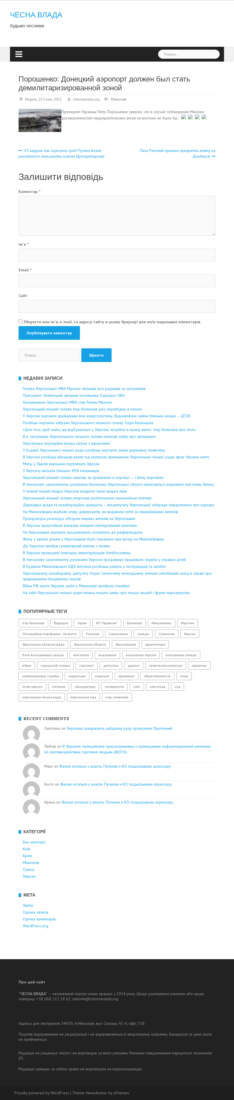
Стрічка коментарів (39, 919)
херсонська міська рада (41, 697)
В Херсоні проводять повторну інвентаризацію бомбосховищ (76, 552)
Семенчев (167, 634)
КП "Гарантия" (107, 623)
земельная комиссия (165, 665)
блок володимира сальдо (43, 655)
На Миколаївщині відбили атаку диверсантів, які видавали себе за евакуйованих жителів (100, 511)
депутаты (110, 665)
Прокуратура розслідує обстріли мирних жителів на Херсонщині (79, 518)
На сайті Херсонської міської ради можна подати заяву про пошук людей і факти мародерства (106, 592)
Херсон (189, 634)
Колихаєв (134, 623)
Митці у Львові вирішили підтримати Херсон (61, 463)
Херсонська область (90, 644)
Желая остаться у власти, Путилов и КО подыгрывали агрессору (115, 766)
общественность (157, 676)
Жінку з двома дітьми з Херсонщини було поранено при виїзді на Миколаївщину (93, 539)
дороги (134, 665)
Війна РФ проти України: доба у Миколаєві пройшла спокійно (76, 585)
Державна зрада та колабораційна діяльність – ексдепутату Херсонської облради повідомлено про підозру (118, 504)
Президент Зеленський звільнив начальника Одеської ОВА (74, 395)
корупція (102, 676)
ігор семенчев (117, 697)
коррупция (77, 676)
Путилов (92, 634)
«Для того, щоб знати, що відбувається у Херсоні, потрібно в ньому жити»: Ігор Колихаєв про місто (109, 429)
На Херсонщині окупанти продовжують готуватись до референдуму (83, 532)
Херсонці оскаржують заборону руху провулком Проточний (119, 728)
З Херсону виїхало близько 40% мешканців (61, 470)
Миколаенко (162, 623)
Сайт (23, 295)
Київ (26, 848)
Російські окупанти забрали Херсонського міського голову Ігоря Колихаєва (88, 422)
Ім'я (24, 244)
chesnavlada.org (86, 99)
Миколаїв (119, 99)
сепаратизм (114, 686)
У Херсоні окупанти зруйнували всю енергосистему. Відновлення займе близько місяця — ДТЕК (107, 415)
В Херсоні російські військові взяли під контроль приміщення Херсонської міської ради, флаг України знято (116, 456)
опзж (184, 676)
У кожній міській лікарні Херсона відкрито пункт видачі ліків (75, 491)
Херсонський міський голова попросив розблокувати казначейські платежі (87, 498)
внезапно (81, 655)
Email (25, 270)
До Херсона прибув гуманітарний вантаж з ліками (66, 545)
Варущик (61, 623)
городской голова (55, 665)
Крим (27, 855)
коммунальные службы (40, 676)
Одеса (28, 869)
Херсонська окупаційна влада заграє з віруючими (66, 443)
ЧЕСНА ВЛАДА (36, 15)
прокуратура (85, 686)
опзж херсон (32, 686)
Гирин (82, 623)
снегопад (157, 686)
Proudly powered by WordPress (41, 1092)
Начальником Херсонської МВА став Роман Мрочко (67, 402)
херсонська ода (83, 697)
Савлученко (118, 634)
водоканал (107, 655)
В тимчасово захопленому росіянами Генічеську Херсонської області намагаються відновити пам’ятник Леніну (118, 484)
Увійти (28, 905)
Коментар (29, 191)
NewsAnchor (96, 1092)
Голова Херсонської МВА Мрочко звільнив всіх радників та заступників (84, 388)
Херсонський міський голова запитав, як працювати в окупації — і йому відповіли (93, 477)
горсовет (86, 665)
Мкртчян (187, 623)
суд (177, 686)
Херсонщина (126, 644)
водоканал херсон (141, 655)
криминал (126, 676)
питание (58, 686)
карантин (199, 665)
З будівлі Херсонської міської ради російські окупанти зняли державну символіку (94, 450)
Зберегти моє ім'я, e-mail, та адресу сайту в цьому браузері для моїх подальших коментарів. (112, 321)
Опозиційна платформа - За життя (49, 634)
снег (136, 686)
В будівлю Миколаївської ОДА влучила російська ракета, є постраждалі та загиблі (94, 566)
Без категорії (34, 842)
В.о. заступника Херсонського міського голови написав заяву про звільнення (89, 436)
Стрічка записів (36, 912)
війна (26, 665)
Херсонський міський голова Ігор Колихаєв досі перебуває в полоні (82, 409)
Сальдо (143, 634)
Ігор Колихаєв (33, 623)
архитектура (155, 644)
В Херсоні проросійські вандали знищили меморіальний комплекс (80, 525)
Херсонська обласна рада (43, 644)
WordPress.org (35, 925)
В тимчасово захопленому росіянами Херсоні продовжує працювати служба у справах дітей (104, 559)
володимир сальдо (181, 655)
